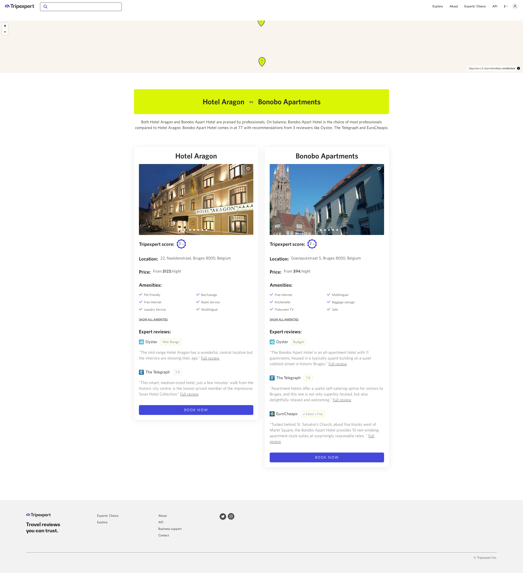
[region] (261, 46)
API (494, 6)
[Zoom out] (5, 32)
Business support (170, 528)
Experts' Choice (475, 6)
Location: (148, 259)
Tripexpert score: (156, 244)
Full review (210, 358)
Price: (145, 272)
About (453, 6)
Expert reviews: (155, 331)
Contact (163, 535)
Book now (196, 410)
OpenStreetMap (493, 68)
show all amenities (153, 319)
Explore (437, 6)
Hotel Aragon (196, 156)
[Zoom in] (5, 26)
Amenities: (150, 285)
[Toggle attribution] (518, 68)
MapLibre (474, 68)
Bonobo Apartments (327, 156)
